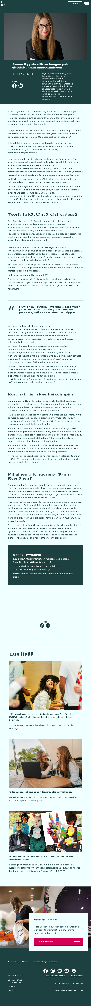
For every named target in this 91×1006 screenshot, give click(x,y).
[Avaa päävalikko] (86, 3)
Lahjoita (75, 3)
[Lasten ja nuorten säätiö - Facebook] (45, 971)
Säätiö (26, 962)
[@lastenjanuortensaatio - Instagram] (52, 971)
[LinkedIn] (20, 85)
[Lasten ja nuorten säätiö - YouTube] (66, 971)
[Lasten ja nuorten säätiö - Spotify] (73, 971)
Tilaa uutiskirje (44, 942)
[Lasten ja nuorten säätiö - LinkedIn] (59, 971)
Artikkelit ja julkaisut (45, 962)
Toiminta (13, 962)
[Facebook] (14, 85)
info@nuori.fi (15, 975)
